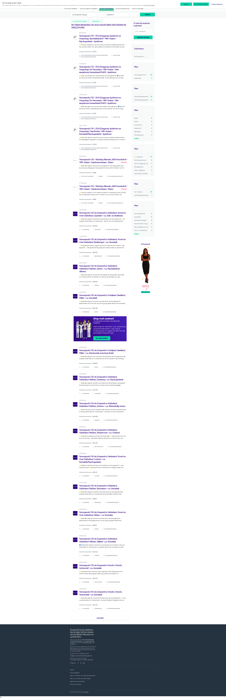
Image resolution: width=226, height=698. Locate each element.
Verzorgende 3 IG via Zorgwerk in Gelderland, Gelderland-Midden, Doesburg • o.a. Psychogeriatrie (101, 378)
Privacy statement (75, 684)
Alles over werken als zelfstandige (80, 678)
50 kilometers (139, 57)
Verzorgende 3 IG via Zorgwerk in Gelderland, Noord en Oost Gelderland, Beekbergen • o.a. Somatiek (102, 240)
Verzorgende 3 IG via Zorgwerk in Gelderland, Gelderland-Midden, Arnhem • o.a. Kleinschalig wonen (102, 404)
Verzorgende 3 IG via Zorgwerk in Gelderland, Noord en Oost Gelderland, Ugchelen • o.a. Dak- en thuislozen (102, 214)
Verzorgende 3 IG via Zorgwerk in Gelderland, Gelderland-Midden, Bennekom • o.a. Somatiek (99, 487)
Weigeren (186, 4)
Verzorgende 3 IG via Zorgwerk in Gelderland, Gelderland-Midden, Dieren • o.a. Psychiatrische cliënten (99, 269)
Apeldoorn (96, 21)
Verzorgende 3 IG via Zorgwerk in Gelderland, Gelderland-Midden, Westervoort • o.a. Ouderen (99, 431)
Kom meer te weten (149, 5)
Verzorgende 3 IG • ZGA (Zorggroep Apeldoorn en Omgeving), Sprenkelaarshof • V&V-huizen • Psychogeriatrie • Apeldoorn (100, 39)
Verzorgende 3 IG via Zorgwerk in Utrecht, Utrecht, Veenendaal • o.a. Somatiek (100, 593)
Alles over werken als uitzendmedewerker (82, 675)
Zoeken (147, 14)
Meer (136, 138)
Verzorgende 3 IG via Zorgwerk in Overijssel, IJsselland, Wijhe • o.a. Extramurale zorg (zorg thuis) (102, 351)
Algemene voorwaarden (77, 681)
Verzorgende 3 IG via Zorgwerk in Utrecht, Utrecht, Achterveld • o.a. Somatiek (100, 566)
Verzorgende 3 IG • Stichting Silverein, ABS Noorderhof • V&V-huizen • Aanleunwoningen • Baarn (103, 161)
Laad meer (100, 618)
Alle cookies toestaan (201, 4)
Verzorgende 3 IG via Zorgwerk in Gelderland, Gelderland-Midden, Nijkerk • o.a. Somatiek (98, 540)
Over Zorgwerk (75, 673)
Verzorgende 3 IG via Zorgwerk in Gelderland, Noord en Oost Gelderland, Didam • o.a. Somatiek (102, 513)
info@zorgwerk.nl (76, 659)
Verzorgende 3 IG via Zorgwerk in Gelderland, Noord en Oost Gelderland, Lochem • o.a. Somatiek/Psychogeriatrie (102, 459)
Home (72, 670)
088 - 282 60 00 (88, 659)
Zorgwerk (86, 692)
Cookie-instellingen (217, 4)
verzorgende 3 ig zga (79, 21)
